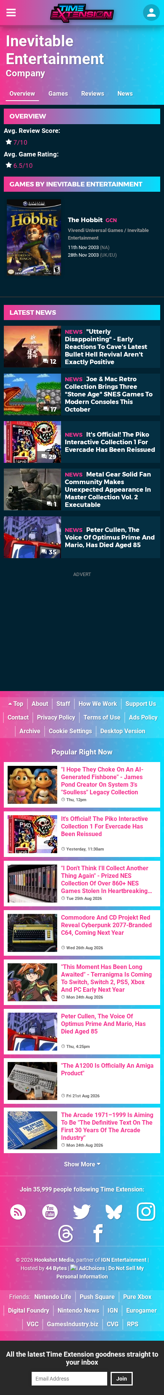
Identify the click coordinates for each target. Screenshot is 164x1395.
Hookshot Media (54, 1260)
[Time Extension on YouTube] (50, 1213)
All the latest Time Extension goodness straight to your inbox (82, 1358)
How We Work (98, 703)
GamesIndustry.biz (72, 1324)
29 (51, 457)
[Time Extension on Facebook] (98, 1235)
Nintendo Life (52, 1296)
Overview (22, 93)
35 (51, 552)
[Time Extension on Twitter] (82, 1213)
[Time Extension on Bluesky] (114, 1213)
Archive (29, 731)
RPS (132, 1324)
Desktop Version (122, 731)
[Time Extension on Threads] (66, 1235)
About (40, 703)
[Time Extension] (82, 13)
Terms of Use (102, 717)
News (125, 93)
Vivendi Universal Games (95, 230)
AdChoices (91, 1268)
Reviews (92, 93)
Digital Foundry (28, 1310)
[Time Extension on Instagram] (146, 1213)
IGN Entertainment (123, 1260)
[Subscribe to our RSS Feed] (18, 1213)
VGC (33, 1324)
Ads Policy (143, 717)
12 (52, 361)
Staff (63, 703)
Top (17, 703)
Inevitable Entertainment (55, 50)
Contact (18, 717)
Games (58, 93)
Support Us (140, 703)
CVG (113, 1324)
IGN (113, 1310)
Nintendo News (78, 1310)
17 (52, 409)
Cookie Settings (70, 731)
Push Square (97, 1296)
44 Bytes (56, 1268)
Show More (80, 1164)
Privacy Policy (56, 717)
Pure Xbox (137, 1296)
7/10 (20, 142)
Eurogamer (141, 1310)
